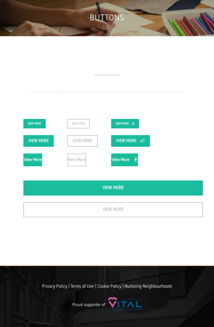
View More (34, 123)
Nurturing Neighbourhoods (148, 286)
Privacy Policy (54, 286)
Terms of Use (82, 286)
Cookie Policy (109, 286)
